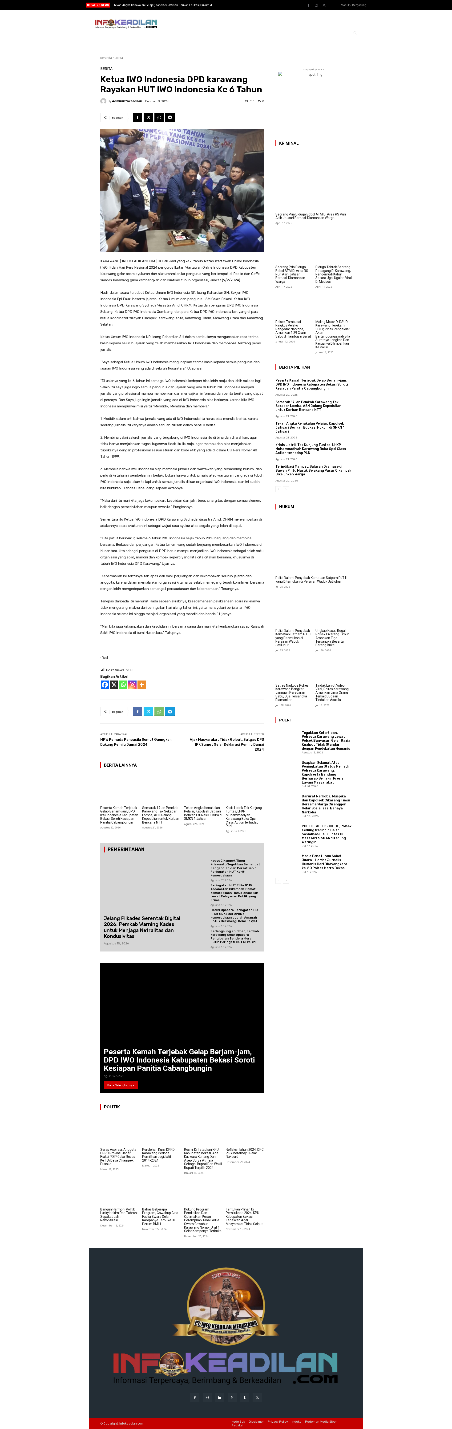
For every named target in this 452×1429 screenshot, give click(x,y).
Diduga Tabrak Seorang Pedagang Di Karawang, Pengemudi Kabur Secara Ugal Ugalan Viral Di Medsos (333, 274)
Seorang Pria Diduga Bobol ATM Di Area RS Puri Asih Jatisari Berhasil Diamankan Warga (310, 216)
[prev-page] (278, 489)
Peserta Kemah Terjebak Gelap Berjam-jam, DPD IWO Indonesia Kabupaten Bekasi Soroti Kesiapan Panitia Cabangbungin (119, 815)
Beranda (106, 58)
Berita (119, 58)
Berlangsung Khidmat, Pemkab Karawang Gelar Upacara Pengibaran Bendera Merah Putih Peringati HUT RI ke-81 (234, 936)
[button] (355, 33)
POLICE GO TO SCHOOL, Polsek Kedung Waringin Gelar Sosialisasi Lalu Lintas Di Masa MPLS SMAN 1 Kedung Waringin (326, 834)
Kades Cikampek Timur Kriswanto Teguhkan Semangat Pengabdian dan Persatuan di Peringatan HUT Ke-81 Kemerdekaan (235, 868)
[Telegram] (170, 117)
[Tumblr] (244, 1397)
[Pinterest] (232, 1397)
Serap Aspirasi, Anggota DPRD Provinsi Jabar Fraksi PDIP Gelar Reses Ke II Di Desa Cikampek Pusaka (118, 1157)
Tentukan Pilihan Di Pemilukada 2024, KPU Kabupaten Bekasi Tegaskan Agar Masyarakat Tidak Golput (244, 1216)
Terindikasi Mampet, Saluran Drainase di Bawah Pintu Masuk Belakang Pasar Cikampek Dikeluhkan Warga (313, 471)
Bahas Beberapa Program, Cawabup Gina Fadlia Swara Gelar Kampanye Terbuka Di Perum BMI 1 (160, 1216)
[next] (242, 5)
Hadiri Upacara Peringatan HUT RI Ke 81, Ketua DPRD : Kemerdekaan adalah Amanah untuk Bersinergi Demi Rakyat (235, 915)
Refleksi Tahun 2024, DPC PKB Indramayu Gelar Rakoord (245, 1153)
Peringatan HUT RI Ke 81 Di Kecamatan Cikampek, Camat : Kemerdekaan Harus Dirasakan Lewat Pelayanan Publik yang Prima (234, 893)
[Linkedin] (219, 1397)
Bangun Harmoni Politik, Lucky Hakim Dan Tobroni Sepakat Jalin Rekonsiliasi (118, 1214)
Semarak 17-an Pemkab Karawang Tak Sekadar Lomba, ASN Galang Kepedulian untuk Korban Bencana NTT (160, 815)
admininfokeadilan (127, 101)
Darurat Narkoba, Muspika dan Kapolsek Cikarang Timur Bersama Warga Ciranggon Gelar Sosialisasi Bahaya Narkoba (326, 804)
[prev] (234, 5)
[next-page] (286, 489)
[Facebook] (308, 5)
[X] (114, 685)
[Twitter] (324, 5)
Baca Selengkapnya (120, 1085)
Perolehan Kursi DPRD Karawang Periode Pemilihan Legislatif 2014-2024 (158, 1155)
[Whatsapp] (123, 685)
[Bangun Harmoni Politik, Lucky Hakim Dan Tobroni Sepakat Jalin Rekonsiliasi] (119, 1190)
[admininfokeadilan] (104, 101)
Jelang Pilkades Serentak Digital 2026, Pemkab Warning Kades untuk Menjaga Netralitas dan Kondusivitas (142, 927)
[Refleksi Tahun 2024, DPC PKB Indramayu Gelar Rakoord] (245, 1130)
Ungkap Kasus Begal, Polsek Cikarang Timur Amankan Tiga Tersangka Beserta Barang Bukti (332, 638)
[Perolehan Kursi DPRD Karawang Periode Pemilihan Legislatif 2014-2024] (161, 1130)
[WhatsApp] (159, 117)
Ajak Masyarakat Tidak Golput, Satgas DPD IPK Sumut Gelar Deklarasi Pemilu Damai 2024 (227, 744)
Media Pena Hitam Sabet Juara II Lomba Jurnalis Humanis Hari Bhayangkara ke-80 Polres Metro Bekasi (324, 862)
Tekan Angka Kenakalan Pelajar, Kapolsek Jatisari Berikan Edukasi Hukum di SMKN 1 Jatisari (203, 813)
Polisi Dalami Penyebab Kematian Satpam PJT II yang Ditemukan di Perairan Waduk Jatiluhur (311, 579)
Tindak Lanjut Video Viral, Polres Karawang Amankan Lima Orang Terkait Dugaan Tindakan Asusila (332, 693)
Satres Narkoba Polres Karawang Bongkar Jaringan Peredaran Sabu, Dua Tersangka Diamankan (292, 693)
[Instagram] (316, 5)
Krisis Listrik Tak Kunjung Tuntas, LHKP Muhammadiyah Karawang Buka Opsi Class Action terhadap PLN (244, 817)
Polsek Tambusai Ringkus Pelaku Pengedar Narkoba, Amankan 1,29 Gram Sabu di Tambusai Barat (293, 329)
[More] (141, 685)
